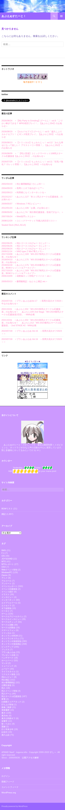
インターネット (8, 600)
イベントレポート (9, 586)
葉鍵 (3, 726)
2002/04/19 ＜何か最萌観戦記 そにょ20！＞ (23, 184)
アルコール (6, 581)
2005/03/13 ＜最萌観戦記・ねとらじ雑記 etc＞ (25, 281)
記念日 (4, 732)
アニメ (4, 578)
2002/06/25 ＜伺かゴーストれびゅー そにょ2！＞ (26, 243)
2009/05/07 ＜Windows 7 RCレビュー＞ (21, 203)
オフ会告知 (6, 608)
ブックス (5, 649)
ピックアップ (7, 647)
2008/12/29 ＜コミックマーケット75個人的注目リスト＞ (29, 220)
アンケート (6, 583)
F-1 (3, 553)
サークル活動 (7, 625)
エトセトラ (6, 605)
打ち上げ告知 (7, 704)
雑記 (4, 514)
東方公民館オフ (8, 718)
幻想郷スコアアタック (11, 702)
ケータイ (5, 611)
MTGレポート (8, 564)
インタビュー (7, 597)
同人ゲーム (6, 693)
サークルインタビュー (11, 619)
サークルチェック (9, 622)
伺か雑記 (5, 680)
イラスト (5, 594)
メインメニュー (61, 16)
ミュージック (7, 666)
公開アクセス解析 (30, 757)
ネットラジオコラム (10, 638)
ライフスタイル (8, 671)
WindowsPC (7, 572)
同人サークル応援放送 (11, 696)
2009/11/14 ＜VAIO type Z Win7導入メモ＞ (23, 251)
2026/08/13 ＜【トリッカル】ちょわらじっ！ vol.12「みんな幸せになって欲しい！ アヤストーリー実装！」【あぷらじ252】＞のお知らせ (32, 145)
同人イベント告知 (9, 691)
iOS (3, 556)
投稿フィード (8, 781)
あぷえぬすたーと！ (14, 16)
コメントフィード (10, 787)
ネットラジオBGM (10, 636)
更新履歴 (5, 710)
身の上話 (5, 735)
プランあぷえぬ (8, 652)
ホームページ (7, 660)
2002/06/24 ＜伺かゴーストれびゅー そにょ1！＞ (26, 248)
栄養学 (4, 721)
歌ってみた (6, 724)
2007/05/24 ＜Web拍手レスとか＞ (19, 216)
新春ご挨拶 (6, 707)
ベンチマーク (7, 658)
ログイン (6, 776)
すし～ (53, 752)
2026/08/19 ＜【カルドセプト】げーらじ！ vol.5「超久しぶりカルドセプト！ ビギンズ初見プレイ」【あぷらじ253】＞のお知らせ (32, 134)
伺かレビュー (7, 677)
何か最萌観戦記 (8, 682)
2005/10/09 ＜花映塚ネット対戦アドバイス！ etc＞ (27, 276)
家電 (3, 699)
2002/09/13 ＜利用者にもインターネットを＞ (24, 192)
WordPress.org (9, 792)
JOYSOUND (7, 559)
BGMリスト (7, 508)
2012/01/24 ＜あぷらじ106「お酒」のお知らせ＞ (26, 208)
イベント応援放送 (9, 589)
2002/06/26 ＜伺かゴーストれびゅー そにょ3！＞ (26, 246)
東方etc (5, 715)
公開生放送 (6, 685)
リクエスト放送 (8, 674)
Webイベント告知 (9, 570)
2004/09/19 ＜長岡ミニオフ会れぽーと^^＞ (23, 188)
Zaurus (5, 575)
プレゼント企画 (8, 655)
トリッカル (6, 633)
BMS (4, 550)
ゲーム (4, 614)
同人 (3, 688)
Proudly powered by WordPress (15, 806)
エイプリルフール (9, 603)
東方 (3, 713)
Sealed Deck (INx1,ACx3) (14, 225)
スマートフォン (8, 630)
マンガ (4, 663)
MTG (4, 561)
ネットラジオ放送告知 (11, 641)
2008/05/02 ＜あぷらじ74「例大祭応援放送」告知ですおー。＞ (32, 212)
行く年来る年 (7, 729)
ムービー (5, 669)
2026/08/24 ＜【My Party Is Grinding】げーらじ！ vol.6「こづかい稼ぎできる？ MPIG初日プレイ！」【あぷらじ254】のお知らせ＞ (32, 123)
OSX (4, 567)
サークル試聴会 (8, 627)
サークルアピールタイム (12, 616)
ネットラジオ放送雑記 (11, 644)
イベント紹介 (7, 592)
